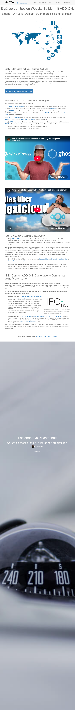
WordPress (64, 113)
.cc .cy (17, 298)
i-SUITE (45, 336)
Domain (54, 336)
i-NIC (49, 336)
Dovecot (53, 259)
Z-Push (58, 259)
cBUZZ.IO (53, 108)
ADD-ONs (39, 336)
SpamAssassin (17, 261)
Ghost (7, 114)
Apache (10, 261)
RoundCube (64, 259)
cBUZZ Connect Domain (27, 322)
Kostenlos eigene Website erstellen (19, 91)
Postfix (48, 259)
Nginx (24, 261)
